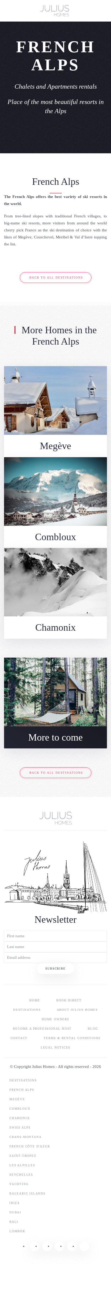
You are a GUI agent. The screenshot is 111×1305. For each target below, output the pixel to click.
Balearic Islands (27, 1193)
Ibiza (14, 1203)
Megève (17, 1099)
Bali (13, 1221)
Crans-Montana (25, 1137)
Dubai (15, 1212)
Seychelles (21, 1174)
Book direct (69, 1000)
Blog (93, 1028)
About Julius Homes (77, 1009)
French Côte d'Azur (29, 1146)
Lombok (17, 1231)
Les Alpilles (22, 1165)
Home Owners (55, 1019)
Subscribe (55, 968)
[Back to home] (55, 11)
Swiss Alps (20, 1127)
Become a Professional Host (42, 1028)
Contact (19, 1038)
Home (34, 1000)
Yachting (19, 1184)
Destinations (27, 1009)
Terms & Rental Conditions (72, 1038)
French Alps (21, 1089)
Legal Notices (55, 1047)
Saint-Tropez (22, 1155)
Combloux (19, 1108)
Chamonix (19, 1118)
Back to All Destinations (56, 277)
